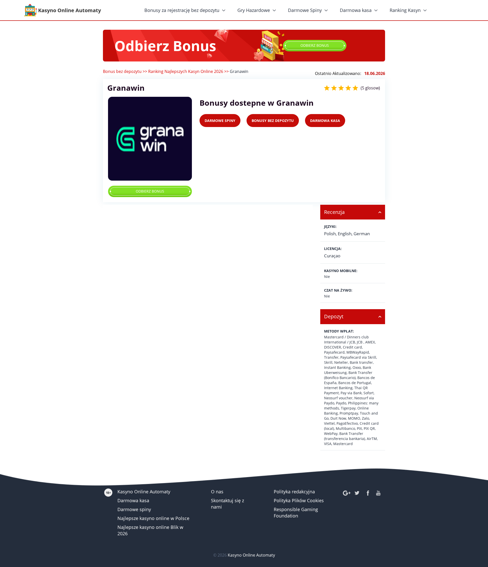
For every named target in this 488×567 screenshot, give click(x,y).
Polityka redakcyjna (294, 492)
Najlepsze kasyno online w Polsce (153, 518)
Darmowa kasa (356, 10)
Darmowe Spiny (305, 10)
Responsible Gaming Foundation (296, 512)
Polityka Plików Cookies (299, 500)
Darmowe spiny (134, 509)
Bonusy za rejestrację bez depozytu (181, 10)
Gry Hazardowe (253, 10)
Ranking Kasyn (405, 10)
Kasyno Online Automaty (143, 492)
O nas (217, 492)
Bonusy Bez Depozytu (273, 120)
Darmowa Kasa (325, 120)
